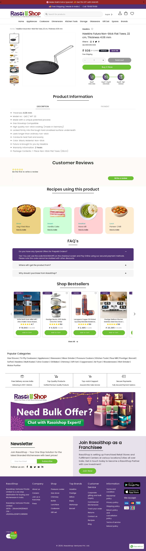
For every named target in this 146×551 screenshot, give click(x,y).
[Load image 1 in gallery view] (14, 38)
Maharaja (73, 504)
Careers (35, 493)
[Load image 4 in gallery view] (14, 69)
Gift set (54, 512)
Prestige (72, 493)
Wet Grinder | (124, 361)
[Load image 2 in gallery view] (14, 48)
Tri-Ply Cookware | (28, 358)
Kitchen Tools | (102, 358)
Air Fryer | (98, 361)
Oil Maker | (55, 361)
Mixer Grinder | (69, 358)
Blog (90, 524)
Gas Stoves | (13, 358)
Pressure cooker (57, 489)
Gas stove (55, 493)
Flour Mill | (114, 358)
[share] (91, 42)
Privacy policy (112, 502)
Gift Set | (75, 361)
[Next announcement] (143, 2)
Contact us (92, 516)
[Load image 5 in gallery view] (14, 79)
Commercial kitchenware (93, 503)
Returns (91, 512)
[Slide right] (14, 84)
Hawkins (86, 29)
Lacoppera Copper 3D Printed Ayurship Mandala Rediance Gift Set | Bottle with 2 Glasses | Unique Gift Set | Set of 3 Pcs (85, 320)
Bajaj (71, 500)
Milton (71, 497)
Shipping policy (113, 506)
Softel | (10, 361)
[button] (125, 13)
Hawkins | (19, 361)
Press (34, 503)
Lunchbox (55, 504)
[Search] (46, 14)
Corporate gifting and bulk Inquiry (94, 495)
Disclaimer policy (110, 497)
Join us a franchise (36, 498)
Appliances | (44, 358)
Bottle (53, 500)
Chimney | (65, 361)
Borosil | (132, 358)
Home (12, 29)
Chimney (54, 497)
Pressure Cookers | (85, 358)
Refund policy (112, 526)
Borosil (72, 508)
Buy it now (106, 67)
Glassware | (55, 358)
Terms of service (113, 522)
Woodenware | (110, 361)
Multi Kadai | (29, 361)
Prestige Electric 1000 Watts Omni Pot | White (56, 320)
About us (36, 489)
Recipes (91, 520)
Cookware (55, 508)
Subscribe (47, 461)
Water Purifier (14, 365)
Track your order (95, 508)
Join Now (87, 471)
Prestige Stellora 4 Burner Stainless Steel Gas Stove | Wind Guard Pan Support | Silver (113, 320)
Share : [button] (85, 41)
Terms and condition (111, 490)
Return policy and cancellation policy (112, 514)
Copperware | (86, 361)
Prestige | (123, 358)
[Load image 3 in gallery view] (14, 59)
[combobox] (73, 14)
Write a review (120, 178)
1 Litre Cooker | (43, 361)
